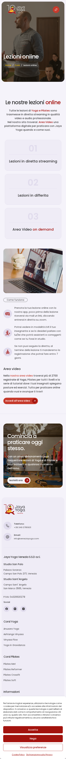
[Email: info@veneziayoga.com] (8, 537)
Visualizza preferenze (33, 747)
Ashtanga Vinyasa (14, 634)
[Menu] (56, 9)
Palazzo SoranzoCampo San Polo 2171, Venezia (20, 571)
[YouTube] (15, 609)
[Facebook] (7, 609)
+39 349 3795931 (22, 527)
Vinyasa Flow (11, 639)
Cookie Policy (18, 754)
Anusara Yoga (11, 628)
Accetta (33, 729)
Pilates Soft (10, 680)
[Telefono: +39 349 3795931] (8, 526)
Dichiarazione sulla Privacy (39, 754)
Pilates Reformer (13, 669)
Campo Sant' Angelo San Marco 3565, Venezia (17, 586)
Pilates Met (10, 664)
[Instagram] (23, 609)
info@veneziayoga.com (26, 538)
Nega (33, 738)
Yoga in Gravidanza (14, 645)
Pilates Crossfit (12, 674)
